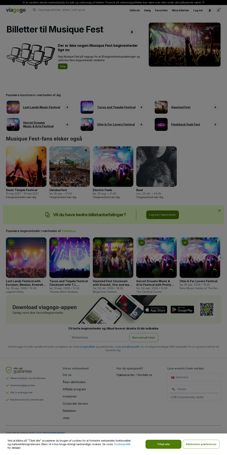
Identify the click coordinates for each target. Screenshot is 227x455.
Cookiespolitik (122, 444)
